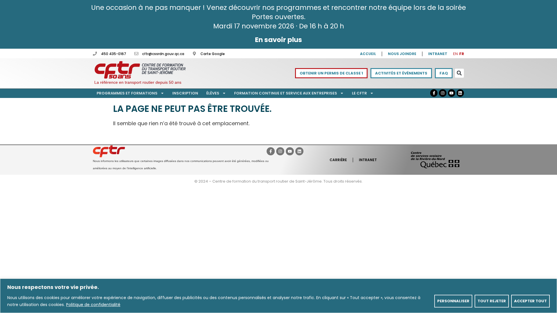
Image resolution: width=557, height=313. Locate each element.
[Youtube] (451, 93)
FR (461, 54)
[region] (278, 296)
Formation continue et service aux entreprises (285, 93)
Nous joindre (402, 53)
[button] (459, 73)
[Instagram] (442, 93)
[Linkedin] (460, 93)
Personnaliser (453, 301)
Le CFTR (359, 93)
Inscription (185, 93)
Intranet (437, 53)
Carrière (338, 159)
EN (455, 54)
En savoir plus (278, 39)
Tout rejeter (492, 301)
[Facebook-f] (433, 93)
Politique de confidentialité (93, 304)
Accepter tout (530, 301)
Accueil (368, 53)
